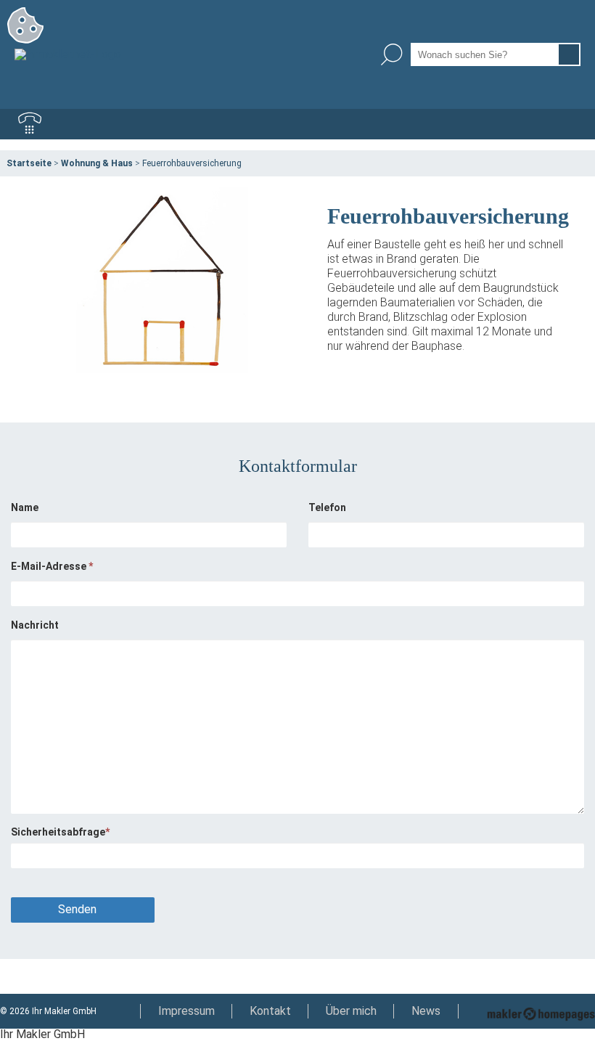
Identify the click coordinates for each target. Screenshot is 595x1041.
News (425, 1011)
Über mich (351, 1011)
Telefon (327, 507)
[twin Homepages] (541, 1011)
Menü (565, 124)
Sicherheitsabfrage (60, 832)
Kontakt (270, 1011)
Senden (77, 909)
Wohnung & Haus (97, 163)
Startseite (29, 163)
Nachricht (35, 625)
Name (24, 507)
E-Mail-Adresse (52, 566)
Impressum (186, 1011)
